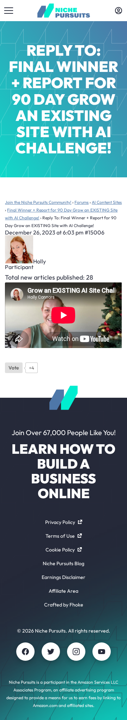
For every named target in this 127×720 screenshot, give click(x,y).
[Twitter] (51, 651)
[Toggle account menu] (118, 10)
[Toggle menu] (8, 10)
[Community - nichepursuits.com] (63, 11)
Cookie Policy (60, 550)
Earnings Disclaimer (63, 577)
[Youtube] (101, 651)
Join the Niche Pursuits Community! (38, 202)
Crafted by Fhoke (63, 605)
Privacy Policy (60, 522)
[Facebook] (25, 651)
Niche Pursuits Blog (63, 563)
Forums (81, 202)
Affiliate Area (63, 591)
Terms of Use (60, 536)
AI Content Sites (107, 202)
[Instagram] (76, 651)
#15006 (94, 232)
